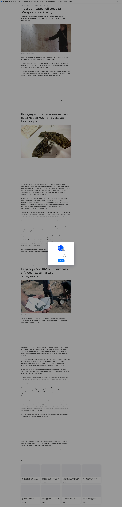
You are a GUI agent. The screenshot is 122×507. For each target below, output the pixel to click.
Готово (61, 260)
